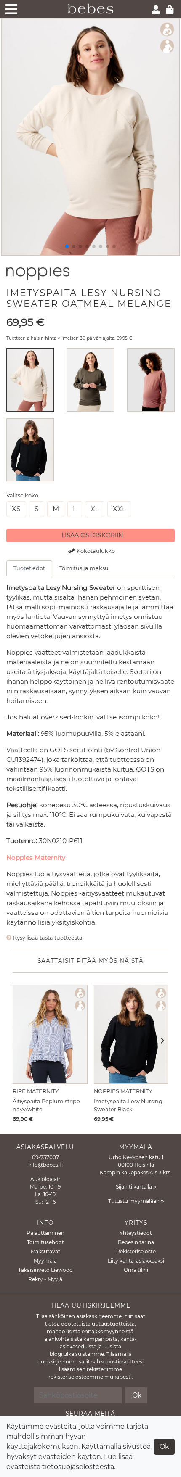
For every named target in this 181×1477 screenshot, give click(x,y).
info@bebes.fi (45, 1165)
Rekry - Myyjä (45, 1279)
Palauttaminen (45, 1233)
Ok (164, 1447)
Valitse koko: (23, 495)
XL (94, 509)
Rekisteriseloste (136, 1251)
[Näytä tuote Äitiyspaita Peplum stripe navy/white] (50, 1034)
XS (16, 509)
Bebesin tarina (136, 1242)
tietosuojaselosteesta (78, 1467)
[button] (159, 1041)
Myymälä (45, 1261)
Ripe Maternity (36, 1091)
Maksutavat (45, 1251)
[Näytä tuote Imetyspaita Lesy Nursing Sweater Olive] (90, 379)
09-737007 (45, 1157)
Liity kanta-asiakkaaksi (136, 1261)
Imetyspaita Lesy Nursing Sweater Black (128, 1105)
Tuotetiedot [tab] (29, 568)
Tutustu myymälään (134, 1201)
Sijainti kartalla (134, 1187)
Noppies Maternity (35, 857)
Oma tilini (136, 1270)
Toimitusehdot (45, 1242)
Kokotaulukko (96, 551)
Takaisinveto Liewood (45, 1270)
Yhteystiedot (136, 1233)
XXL (119, 509)
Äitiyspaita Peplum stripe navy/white (46, 1105)
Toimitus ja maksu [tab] (84, 568)
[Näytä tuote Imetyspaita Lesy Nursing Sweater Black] (30, 449)
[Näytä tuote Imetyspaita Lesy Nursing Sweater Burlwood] (151, 379)
